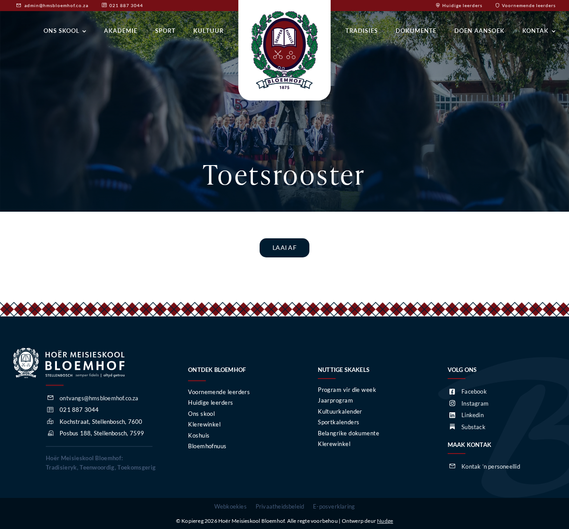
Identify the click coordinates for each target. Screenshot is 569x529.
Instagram (475, 403)
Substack (473, 426)
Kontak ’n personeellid (490, 466)
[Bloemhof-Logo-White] (68, 351)
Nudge (385, 520)
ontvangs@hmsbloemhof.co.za (99, 398)
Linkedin (472, 414)
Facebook (474, 391)
